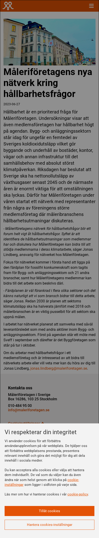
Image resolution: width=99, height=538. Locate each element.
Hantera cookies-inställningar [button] (49, 525)
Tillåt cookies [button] (49, 511)
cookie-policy (77, 494)
